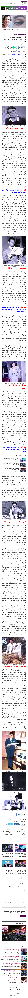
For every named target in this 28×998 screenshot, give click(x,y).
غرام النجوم (19, 34)
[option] (14, 933)
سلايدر (24, 34)
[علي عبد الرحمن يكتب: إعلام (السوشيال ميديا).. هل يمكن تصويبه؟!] (23, 460)
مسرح (4, 987)
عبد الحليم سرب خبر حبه (13, 819)
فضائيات (17, 989)
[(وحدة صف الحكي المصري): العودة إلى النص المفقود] (24, 951)
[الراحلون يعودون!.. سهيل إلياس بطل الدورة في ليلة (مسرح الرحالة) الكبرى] (23, 465)
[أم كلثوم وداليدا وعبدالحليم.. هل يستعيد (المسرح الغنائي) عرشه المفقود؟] (24, 965)
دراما (17, 987)
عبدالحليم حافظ (5, 819)
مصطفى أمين (16, 821)
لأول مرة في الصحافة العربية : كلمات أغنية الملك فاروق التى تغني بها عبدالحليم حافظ (14, 309)
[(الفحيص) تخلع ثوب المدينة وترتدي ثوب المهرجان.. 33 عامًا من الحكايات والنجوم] (23, 470)
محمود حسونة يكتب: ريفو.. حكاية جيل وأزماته (20, 833)
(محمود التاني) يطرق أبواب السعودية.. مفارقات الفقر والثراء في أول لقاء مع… (14, 938)
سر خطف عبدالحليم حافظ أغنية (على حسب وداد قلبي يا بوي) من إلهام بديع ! (14, 449)
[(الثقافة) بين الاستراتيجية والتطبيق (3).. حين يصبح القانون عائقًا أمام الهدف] (24, 958)
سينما (9, 987)
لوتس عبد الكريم (22, 821)
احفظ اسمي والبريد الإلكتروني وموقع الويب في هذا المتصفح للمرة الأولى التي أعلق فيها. (14, 912)
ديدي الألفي (20, 819)
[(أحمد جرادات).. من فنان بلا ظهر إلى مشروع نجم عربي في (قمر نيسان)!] (24, 980)
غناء (15, 34)
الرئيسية (22, 987)
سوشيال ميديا (10, 989)
